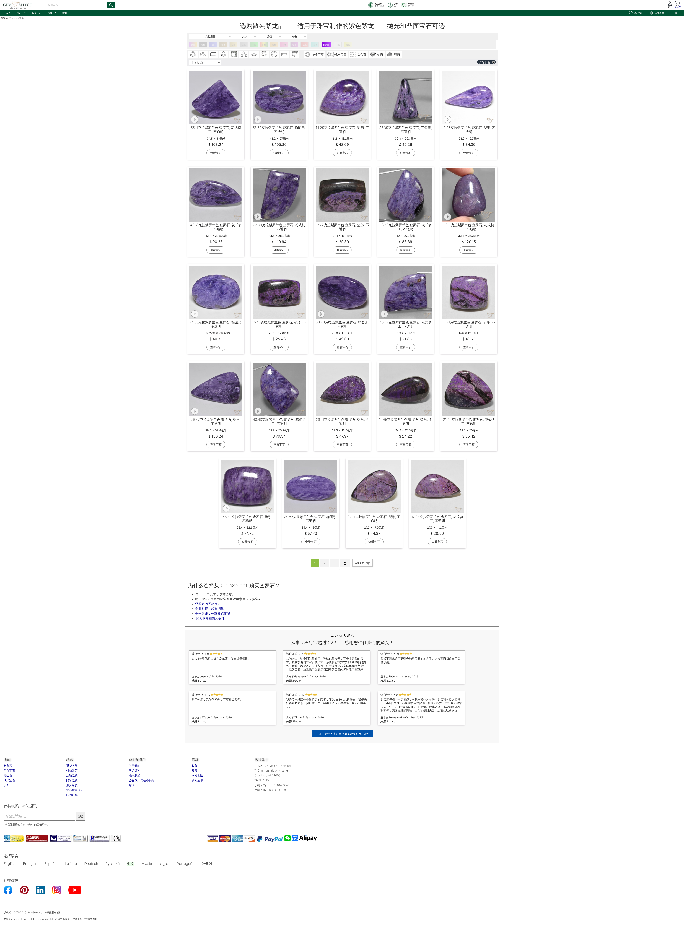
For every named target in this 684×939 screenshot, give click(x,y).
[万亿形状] (243, 54)
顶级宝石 (9, 780)
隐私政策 (72, 780)
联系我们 (134, 775)
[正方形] (233, 54)
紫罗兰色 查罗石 (326, 45)
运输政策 (72, 775)
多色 (264, 44)
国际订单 (72, 795)
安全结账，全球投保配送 (212, 613)
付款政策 (72, 770)
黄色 (348, 44)
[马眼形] (254, 54)
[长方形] (284, 54)
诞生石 (8, 775)
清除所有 (484, 62)
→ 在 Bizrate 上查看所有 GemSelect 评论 (342, 734)
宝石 (21, 13)
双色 (193, 44)
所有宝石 (9, 770)
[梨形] (223, 54)
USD (674, 13)
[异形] (294, 54)
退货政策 (72, 766)
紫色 (294, 44)
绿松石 (315, 44)
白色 (338, 44)
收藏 (194, 766)
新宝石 (8, 766)
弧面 (6, 785)
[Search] (111, 5)
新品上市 (37, 13)
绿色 (254, 44)
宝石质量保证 (74, 790)
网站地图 (197, 775)
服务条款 (72, 785)
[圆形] (193, 54)
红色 (305, 44)
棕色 (223, 44)
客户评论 (134, 770)
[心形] (264, 54)
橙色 (274, 44)
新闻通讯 (197, 780)
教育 (64, 13)
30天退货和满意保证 (210, 618)
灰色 (244, 44)
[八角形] (213, 54)
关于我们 (134, 766)
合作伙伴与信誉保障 (142, 780)
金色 (233, 44)
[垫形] (274, 54)
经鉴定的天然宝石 (208, 604)
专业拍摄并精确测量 (209, 608)
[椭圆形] (203, 54)
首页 (8, 13)
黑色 (203, 44)
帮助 (52, 13)
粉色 (284, 44)
